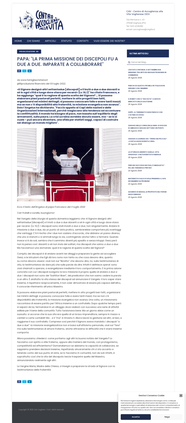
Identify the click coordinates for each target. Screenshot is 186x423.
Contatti (83, 41)
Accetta (136, 417)
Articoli (50, 41)
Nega (167, 417)
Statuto (66, 41)
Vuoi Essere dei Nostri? (109, 41)
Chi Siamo (33, 41)
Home (18, 41)
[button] (181, 395)
